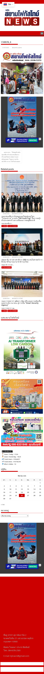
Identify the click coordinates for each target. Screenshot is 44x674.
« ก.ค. (3, 504)
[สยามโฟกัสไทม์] (3, 33)
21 (34, 492)
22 (40, 492)
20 (28, 492)
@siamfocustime (17, 47)
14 (34, 489)
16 (4, 492)
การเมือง (4, 226)
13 (28, 489)
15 (40, 489)
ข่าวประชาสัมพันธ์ (12, 226)
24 (10, 495)
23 (4, 495)
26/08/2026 (6, 214)
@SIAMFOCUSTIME (17, 214)
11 (16, 489)
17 (10, 492)
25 (16, 495)
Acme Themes (22, 671)
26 (22, 495)
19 (22, 492)
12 (22, 489)
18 (16, 492)
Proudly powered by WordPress (13, 668)
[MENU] (41, 33)
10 (10, 489)
